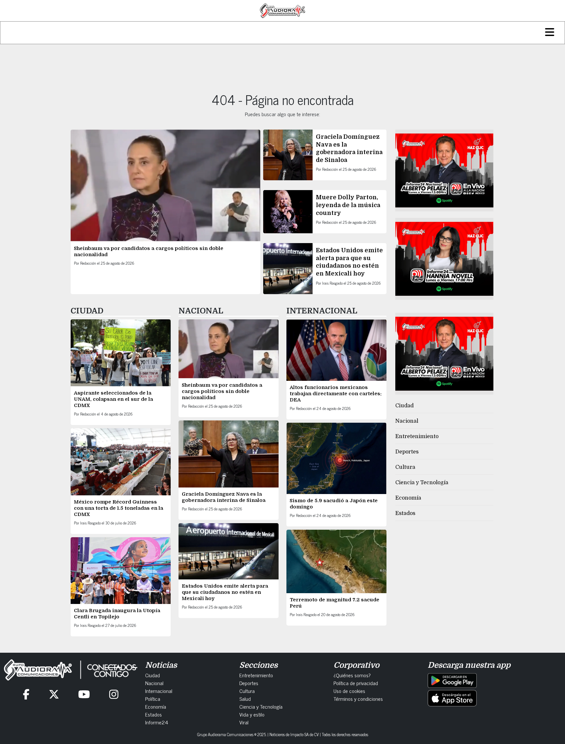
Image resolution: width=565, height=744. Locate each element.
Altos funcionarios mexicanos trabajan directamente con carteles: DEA (336, 393)
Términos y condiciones (358, 698)
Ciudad (404, 406)
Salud (245, 698)
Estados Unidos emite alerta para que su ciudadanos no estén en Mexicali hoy (225, 592)
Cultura (405, 467)
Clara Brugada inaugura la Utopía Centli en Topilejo (117, 614)
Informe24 (156, 722)
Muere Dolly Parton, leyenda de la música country (348, 205)
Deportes (407, 452)
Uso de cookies (349, 690)
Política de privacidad (356, 683)
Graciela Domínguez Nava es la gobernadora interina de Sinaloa (223, 497)
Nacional (406, 421)
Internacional (158, 690)
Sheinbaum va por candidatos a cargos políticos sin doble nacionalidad (222, 391)
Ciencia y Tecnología (421, 483)
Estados (405, 513)
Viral (243, 722)
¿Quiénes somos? (352, 675)
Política (152, 698)
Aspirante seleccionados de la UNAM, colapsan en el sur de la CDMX (113, 399)
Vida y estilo (252, 714)
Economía (408, 498)
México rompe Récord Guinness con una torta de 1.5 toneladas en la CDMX (118, 508)
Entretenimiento (416, 436)
